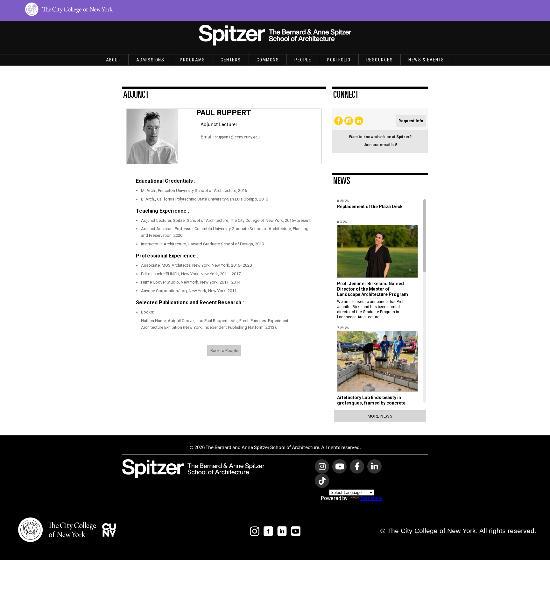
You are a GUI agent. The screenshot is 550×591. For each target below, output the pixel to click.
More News (380, 416)
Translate (371, 498)
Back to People (224, 350)
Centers (231, 59)
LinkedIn (359, 120)
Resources (379, 59)
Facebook (338, 120)
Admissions (150, 59)
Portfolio (339, 59)
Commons (268, 59)
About (113, 59)
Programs (192, 59)
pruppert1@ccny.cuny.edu (237, 137)
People (302, 59)
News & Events (426, 59)
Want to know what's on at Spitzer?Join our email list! (380, 141)
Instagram (348, 120)
